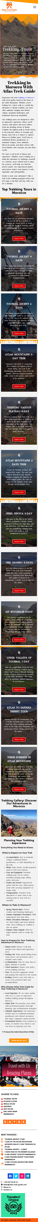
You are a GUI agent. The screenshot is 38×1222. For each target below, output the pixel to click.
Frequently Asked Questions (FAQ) (19, 1032)
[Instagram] (22, 1176)
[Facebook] (10, 1176)
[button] (3, 823)
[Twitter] (16, 1176)
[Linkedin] (27, 1176)
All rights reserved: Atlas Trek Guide (16, 1220)
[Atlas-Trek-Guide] (9, 6)
